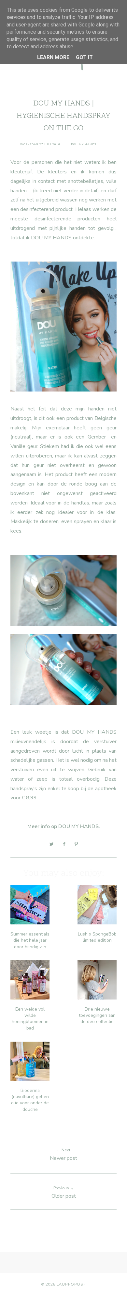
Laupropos (70, 1284)
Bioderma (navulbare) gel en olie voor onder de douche (30, 1099)
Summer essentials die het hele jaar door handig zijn (29, 940)
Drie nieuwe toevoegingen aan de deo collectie (97, 1015)
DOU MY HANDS (78, 826)
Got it (84, 57)
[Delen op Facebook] (64, 844)
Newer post (63, 1158)
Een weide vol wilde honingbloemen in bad (30, 1018)
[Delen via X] (51, 844)
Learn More (53, 57)
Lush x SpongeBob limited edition (97, 937)
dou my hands (83, 144)
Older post (63, 1196)
